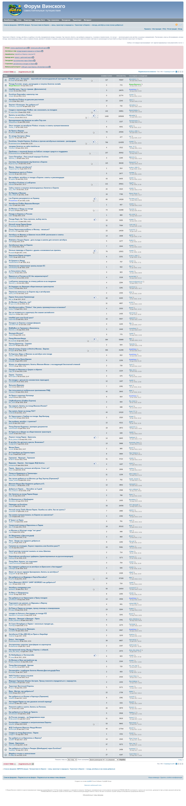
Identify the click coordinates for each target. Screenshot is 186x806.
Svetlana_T (13, 485)
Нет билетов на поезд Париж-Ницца (23, 494)
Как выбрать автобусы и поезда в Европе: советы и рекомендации (36, 177)
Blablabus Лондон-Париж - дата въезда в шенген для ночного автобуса (38, 240)
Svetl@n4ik (12, 444)
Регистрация (172, 29)
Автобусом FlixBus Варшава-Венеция (24, 204)
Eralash (12, 610)
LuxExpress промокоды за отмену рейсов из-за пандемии (32, 281)
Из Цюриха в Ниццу (17, 261)
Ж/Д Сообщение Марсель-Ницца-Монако (25, 728)
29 (97, 117)
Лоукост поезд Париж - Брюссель (22, 437)
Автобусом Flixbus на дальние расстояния (26, 99)
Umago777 (12, 734)
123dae (11, 553)
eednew (131, 468)
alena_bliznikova (15, 620)
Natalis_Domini (13, 480)
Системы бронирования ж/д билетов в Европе (28, 162)
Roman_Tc (12, 127)
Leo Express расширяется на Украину (24, 198)
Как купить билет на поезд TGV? (22, 411)
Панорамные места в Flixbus (20, 172)
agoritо (131, 235)
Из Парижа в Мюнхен (17, 193)
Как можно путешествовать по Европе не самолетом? (31, 515)
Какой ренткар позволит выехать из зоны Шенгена (29, 551)
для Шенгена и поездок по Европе (24, 63)
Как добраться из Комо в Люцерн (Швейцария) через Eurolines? (35, 748)
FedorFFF (132, 230)
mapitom (12, 179)
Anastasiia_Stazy (134, 442)
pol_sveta (132, 214)
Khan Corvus (133, 738)
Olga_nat (11, 371)
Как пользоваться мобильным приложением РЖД (29, 390)
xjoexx (12, 688)
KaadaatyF (12, 750)
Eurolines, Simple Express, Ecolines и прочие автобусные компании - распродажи (42, 141)
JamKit (11, 335)
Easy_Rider (12, 189)
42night (131, 416)
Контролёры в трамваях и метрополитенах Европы (30, 722)
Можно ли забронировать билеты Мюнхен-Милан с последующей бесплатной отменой (44, 364)
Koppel (12, 350)
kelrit (10, 241)
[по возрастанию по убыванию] (115, 759)
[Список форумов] (13, 10)
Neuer (11, 496)
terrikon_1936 (133, 131)
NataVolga (13, 226)
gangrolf (11, 397)
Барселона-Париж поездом (20, 255)
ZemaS (131, 733)
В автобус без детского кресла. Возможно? (26, 442)
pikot (130, 577)
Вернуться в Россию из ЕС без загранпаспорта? (28, 276)
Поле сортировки (83, 759)
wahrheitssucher (15, 143)
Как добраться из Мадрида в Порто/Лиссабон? (28, 577)
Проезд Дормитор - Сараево (20, 344)
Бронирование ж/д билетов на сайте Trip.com (27, 120)
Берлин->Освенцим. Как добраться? (24, 105)
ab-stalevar (13, 376)
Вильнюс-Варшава (16, 385)
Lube (10, 516)
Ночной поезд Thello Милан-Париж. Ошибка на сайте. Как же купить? (37, 510)
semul (131, 463)
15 (95, 143)
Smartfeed (176, 24)
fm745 (131, 302)
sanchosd (132, 287)
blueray (12, 117)
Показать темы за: (61, 759)
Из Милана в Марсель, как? (20, 302)
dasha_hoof (12, 293)
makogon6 (132, 484)
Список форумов (10, 25)
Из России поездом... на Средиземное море (27, 717)
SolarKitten (133, 89)
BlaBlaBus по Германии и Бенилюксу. (24, 328)
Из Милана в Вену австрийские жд (23, 660)
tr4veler (11, 594)
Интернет (87, 20)
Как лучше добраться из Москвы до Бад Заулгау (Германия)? (34, 478)
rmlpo (10, 205)
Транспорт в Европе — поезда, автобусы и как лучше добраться (99, 25)
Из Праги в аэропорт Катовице (21, 395)
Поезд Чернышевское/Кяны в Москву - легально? (29, 229)
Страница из (169, 71)
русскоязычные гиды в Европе (23, 60)
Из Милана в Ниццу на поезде (21, 209)
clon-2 (11, 584)
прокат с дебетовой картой (23, 57)
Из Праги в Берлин (16, 131)
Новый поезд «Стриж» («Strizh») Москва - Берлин (29, 349)
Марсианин (132, 722)
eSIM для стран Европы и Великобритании (34, 67)
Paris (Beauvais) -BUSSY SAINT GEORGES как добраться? (32, 582)
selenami (11, 703)
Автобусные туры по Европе (21, 245)
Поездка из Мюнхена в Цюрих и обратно (25, 370)
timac (130, 525)
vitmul (131, 100)
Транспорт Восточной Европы (21, 686)
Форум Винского (44, 6)
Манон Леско (133, 193)
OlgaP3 (131, 183)
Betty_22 (132, 146)
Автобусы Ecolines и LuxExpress (22, 183)
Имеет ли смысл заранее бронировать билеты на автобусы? (34, 572)
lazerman (12, 174)
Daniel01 (11, 537)
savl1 (130, 520)
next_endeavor (13, 490)
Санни (12, 657)
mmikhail (11, 413)
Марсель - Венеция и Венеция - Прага (24, 619)
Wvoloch (131, 707)
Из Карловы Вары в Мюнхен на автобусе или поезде (30, 354)
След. (180, 759)
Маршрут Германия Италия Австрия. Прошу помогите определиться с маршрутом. (43, 681)
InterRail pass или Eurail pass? (21, 318)
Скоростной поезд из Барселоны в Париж (26, 525)
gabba (131, 126)
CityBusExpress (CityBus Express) (22, 401)
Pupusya (11, 272)
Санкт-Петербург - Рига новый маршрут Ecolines (28, 157)
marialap (131, 172)
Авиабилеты (9, 20)
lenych (11, 470)
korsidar (12, 672)
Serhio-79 (12, 288)
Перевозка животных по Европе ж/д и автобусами (29, 292)
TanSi (130, 364)
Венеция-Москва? (16, 333)
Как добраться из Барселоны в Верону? (25, 738)
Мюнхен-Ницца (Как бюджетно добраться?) (26, 484)
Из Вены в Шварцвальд (18, 593)
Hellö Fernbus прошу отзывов (21, 676)
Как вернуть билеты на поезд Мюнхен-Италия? (28, 406)
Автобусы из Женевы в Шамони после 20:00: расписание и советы (36, 235)
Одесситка (13, 304)
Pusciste (131, 209)
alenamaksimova (15, 153)
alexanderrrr (133, 79)
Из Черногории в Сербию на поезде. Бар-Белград (29, 416)
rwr (130, 136)
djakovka (132, 157)
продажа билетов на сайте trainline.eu (24, 146)
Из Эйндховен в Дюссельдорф (21, 536)
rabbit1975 (132, 318)
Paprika (12, 210)
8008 (130, 390)
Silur (130, 323)
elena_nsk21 (13, 677)
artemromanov (13, 428)
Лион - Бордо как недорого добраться (24, 541)
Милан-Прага (14, 447)
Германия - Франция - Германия (22, 458)
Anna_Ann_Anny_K (15, 651)
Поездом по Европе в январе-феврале (24, 323)
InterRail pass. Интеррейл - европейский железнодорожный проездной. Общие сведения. (45, 79)
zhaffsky (131, 546)
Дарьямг (11, 137)
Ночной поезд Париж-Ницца (20, 224)
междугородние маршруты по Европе (29, 51)
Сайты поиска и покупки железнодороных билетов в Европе (34, 188)
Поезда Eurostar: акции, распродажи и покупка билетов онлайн (35, 84)
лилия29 (11, 698)
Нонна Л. (132, 717)
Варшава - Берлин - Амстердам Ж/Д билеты (27, 463)
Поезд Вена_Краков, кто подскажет (23, 562)
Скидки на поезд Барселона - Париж (23, 733)
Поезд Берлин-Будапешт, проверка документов (28, 427)
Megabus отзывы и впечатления (22, 753)
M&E (130, 339)
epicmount (132, 313)
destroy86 (13, 729)
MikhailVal (132, 115)
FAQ (164, 29)
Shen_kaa (12, 745)
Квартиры (28, 20)
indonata (11, 184)
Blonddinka (12, 501)
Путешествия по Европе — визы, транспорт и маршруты (52, 25)
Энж (10, 547)
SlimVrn (12, 459)
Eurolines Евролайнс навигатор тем (23, 94)
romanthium (132, 328)
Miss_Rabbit (12, 195)
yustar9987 (12, 511)
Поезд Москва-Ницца (17, 338)
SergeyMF (12, 573)
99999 (11, 693)
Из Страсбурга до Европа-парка (22, 453)
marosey (11, 558)
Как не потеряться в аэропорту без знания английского (31, 312)
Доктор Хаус (14, 163)
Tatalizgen (132, 437)
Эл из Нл (13, 231)
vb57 (10, 247)
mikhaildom (132, 105)
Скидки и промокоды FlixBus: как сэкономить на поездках (33, 110)
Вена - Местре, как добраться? (21, 691)
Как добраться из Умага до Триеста (23, 712)
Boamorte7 (12, 345)
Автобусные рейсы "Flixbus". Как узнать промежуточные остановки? (37, 307)
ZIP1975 (11, 366)
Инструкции (156, 29)
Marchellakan (13, 682)
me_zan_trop (13, 667)
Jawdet (11, 433)
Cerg (130, 297)
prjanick (131, 510)
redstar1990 (133, 603)
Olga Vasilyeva (133, 453)
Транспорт (77, 20)
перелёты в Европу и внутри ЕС (25, 54)
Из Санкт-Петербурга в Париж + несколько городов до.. (31, 624)
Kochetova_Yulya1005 (16, 106)
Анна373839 (13, 418)
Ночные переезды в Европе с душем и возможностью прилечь (35, 250)
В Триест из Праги (16, 520)
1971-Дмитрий (133, 505)
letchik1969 (132, 276)
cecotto (11, 449)
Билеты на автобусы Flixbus (20, 115)
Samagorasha (133, 120)
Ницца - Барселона (16, 743)
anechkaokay (13, 267)
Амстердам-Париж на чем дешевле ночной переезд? (30, 702)
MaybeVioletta (133, 110)
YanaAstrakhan (13, 262)
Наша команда (153, 777)
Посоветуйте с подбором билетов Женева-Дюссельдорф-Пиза (34, 670)
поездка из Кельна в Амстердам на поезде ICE (28, 613)
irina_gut (11, 542)
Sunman (12, 132)
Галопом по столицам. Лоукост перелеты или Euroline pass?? (34, 546)
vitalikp (12, 755)
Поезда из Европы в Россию (20, 214)
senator (12, 80)
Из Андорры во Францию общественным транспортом (31, 287)
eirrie (130, 292)
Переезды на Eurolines (18, 504)
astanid (12, 252)
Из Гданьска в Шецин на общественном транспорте (30, 432)
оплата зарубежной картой (18, 48)
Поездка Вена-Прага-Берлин (20, 359)
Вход (180, 29)
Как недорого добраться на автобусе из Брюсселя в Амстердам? (35, 567)
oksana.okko (14, 221)
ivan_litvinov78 (14, 439)
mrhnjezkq (12, 465)
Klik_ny (11, 299)
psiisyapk (12, 361)
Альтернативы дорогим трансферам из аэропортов (30, 645)
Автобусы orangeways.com (20, 587)
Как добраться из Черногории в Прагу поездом (28, 598)
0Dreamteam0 (13, 714)
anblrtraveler (14, 646)
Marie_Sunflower (15, 662)
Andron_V (12, 355)
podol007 (11, 739)
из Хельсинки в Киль (17, 271)
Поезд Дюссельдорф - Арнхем (21, 665)
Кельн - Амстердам (16, 639)
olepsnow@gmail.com (135, 281)
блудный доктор (14, 169)
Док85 (11, 423)
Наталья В (12, 148)
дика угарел (12, 475)
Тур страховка (53, 20)
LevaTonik (13, 341)
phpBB (89, 781)
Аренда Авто (40, 20)
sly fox (12, 579)
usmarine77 (132, 588)
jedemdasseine (14, 641)
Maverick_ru (133, 152)
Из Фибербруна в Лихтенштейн (21, 655)
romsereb (12, 236)
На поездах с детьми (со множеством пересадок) (29, 380)
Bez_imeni (12, 402)
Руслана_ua (133, 198)
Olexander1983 (13, 324)
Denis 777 (132, 411)
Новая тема (6, 71)
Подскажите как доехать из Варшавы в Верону (28, 603)
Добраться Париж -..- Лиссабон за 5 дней (25, 489)
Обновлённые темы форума (93, 795)
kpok (10, 387)
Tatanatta (132, 344)
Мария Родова (13, 605)
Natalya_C (132, 712)
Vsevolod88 (12, 381)
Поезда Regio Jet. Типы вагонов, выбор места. (28, 219)
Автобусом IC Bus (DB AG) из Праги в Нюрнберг (28, 634)
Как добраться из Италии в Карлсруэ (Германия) (28, 696)
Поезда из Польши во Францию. (22, 629)
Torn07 (11, 257)
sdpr (11, 454)
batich (11, 215)
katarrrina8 (12, 319)
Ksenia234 (12, 630)
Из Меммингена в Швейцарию (21, 499)
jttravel (131, 307)
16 (97, 143)
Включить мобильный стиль (93, 785)
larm (10, 708)
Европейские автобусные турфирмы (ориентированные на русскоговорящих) (41, 556)
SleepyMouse (13, 122)
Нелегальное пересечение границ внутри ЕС (27, 266)
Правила (147, 29)
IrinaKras (11, 636)
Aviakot (131, 240)
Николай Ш (132, 639)
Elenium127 (132, 162)
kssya (11, 506)
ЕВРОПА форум (24, 25)
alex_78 (11, 527)
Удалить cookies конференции (171, 777)
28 (95, 117)
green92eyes (13, 599)
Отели (18, 20)
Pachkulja (12, 625)
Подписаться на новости (147, 71)
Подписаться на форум (25, 71)
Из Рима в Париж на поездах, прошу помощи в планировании (34, 608)
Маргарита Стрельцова (16, 615)
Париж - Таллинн (16, 375)
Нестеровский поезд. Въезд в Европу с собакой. (29, 650)
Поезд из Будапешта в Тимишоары (23, 473)
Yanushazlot (12, 278)
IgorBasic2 (12, 589)
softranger (12, 568)
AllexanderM (14, 719)
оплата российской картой (39, 48)
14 (92, 143)
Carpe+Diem (14, 112)
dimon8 (131, 728)
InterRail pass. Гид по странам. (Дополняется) (27, 89)
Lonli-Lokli (132, 224)
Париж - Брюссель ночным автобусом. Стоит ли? (29, 468)
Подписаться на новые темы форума (51, 777)
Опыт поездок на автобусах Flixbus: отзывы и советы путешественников (39, 126)
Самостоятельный (15, 563)
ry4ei (10, 101)
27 (92, 117)
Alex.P (131, 266)
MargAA (131, 702)
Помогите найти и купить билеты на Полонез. (27, 707)
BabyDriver (12, 314)
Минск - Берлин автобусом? (20, 167)
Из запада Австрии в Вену (19, 136)
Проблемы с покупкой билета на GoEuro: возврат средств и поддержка (38, 151)
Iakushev (12, 724)
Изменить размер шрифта (180, 24)
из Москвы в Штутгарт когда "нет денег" (25, 530)
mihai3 (131, 572)
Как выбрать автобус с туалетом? (23, 421)
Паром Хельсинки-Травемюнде (21, 297)
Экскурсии (66, 20)
